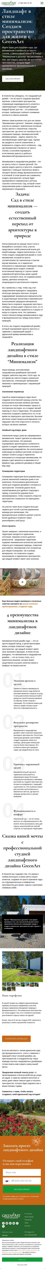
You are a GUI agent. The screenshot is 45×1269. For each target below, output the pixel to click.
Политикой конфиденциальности (28, 1250)
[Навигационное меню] (41, 3)
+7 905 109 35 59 (25, 3)
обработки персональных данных (12, 1252)
